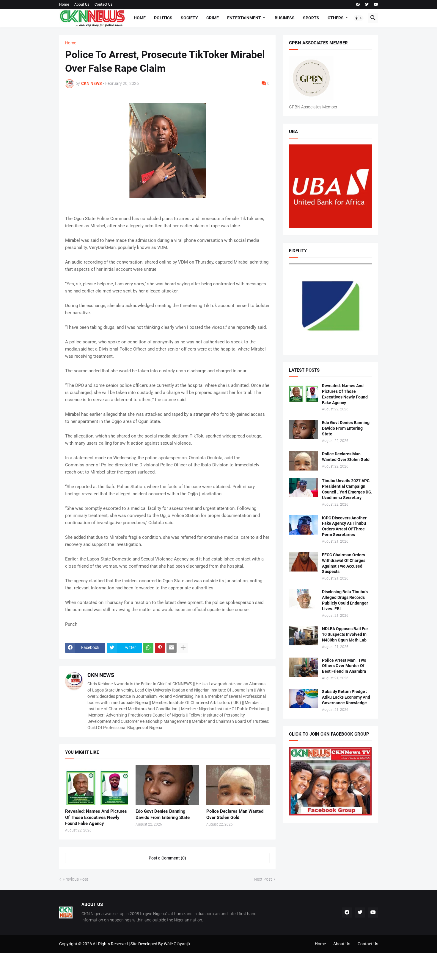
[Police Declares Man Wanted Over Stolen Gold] (238, 785)
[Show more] (183, 648)
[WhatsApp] (148, 648)
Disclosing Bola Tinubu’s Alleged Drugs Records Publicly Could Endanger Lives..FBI (345, 600)
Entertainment (244, 17)
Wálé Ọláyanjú (177, 943)
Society (189, 17)
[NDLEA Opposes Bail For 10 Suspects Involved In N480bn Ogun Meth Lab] (303, 635)
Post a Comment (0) (167, 858)
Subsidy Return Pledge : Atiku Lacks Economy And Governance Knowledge (346, 697)
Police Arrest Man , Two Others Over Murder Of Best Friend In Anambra (344, 666)
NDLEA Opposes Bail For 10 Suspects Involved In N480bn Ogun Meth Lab (345, 634)
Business (285, 17)
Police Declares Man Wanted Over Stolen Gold (234, 814)
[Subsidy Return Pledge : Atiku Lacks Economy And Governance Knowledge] (303, 698)
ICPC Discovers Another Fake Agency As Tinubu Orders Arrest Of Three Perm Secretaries (344, 526)
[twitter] (367, 4)
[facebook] (358, 4)
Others (336, 17)
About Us (81, 4)
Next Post (263, 879)
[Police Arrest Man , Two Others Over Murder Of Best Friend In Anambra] (303, 667)
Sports (311, 17)
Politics (163, 17)
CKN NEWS (100, 675)
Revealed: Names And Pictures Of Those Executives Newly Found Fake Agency (96, 817)
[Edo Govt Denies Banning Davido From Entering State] (167, 785)
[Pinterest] (160, 648)
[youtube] (376, 4)
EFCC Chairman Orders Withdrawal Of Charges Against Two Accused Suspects (343, 563)
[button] (358, 18)
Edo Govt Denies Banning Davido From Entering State (163, 814)
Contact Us (103, 4)
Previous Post (75, 879)
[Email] (171, 648)
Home (64, 4)
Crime (212, 17)
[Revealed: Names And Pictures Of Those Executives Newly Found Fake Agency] (96, 785)
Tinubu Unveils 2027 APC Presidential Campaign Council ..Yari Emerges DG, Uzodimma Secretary (347, 489)
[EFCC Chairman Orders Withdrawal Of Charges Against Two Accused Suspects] (303, 562)
